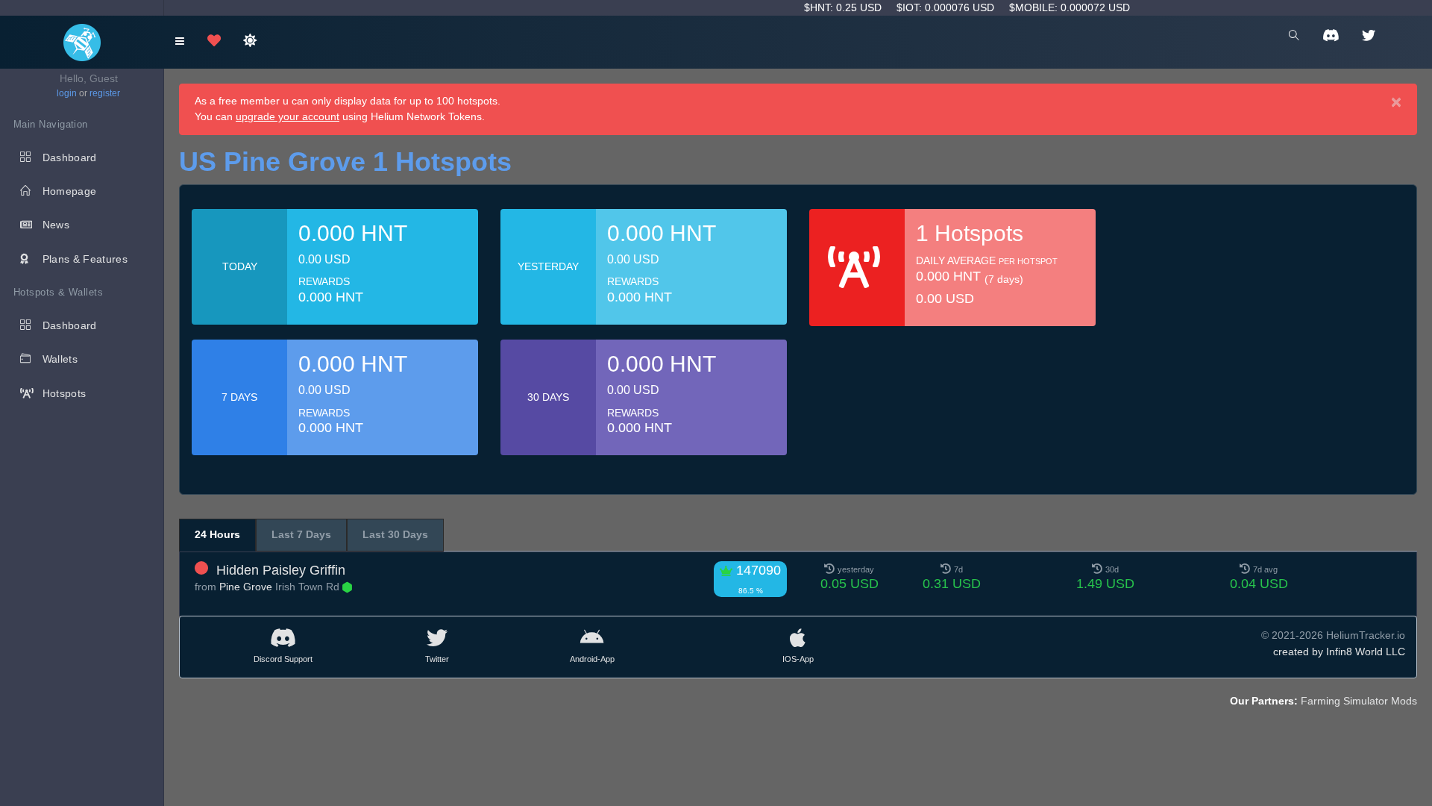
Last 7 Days (301, 534)
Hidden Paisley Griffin (280, 570)
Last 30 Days (395, 534)
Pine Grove (245, 587)
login (67, 93)
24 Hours (217, 534)
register (105, 93)
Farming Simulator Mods (1359, 701)
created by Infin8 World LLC (1339, 651)
